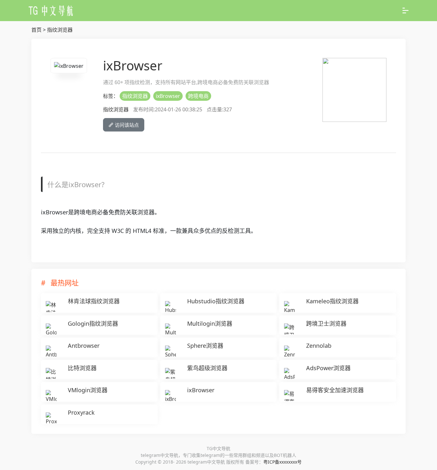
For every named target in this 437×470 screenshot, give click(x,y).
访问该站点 (126, 125)
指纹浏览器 (60, 29)
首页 (36, 29)
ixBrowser (168, 96)
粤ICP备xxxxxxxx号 (282, 462)
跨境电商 (198, 96)
